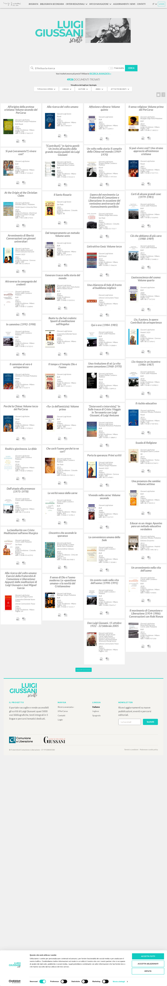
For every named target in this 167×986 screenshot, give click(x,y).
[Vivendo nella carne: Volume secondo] (92, 512)
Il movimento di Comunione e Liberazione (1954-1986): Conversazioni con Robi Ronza (146, 613)
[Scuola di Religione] (133, 455)
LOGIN (161, 4)
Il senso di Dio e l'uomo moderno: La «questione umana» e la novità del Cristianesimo (62, 582)
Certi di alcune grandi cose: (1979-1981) (146, 195)
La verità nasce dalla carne (62, 493)
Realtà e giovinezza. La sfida (21, 448)
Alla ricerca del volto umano (62, 106)
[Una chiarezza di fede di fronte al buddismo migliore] (92, 300)
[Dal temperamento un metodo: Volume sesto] (50, 250)
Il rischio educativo (146, 403)
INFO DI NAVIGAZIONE (98, 4)
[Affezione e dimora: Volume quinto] (92, 123)
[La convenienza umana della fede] (92, 553)
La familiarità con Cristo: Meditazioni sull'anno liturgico (21, 531)
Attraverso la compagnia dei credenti (21, 283)
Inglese (95, 711)
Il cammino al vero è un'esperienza (21, 365)
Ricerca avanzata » (66, 707)
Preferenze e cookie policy (149, 749)
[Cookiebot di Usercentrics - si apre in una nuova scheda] (15, 981)
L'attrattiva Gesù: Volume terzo (104, 246)
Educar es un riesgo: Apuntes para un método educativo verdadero (146, 526)
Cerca (131, 68)
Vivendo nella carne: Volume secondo (104, 496)
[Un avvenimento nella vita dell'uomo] (133, 584)
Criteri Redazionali (75, 4)
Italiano (96, 707)
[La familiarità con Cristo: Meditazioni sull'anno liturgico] (8, 547)
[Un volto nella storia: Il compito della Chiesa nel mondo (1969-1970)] (92, 168)
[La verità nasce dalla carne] (50, 506)
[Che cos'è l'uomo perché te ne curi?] (50, 465)
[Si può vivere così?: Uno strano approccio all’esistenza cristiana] (133, 168)
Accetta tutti (148, 956)
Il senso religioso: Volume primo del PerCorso (146, 108)
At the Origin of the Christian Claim (20, 194)
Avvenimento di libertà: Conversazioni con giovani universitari (21, 238)
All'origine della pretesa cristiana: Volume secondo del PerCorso (20, 109)
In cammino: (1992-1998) (21, 324)
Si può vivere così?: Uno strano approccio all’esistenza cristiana (146, 151)
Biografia (33, 4)
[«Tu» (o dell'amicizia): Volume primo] (50, 423)
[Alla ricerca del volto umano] (50, 120)
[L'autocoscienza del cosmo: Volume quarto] (133, 294)
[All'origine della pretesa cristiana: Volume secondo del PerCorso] (8, 126)
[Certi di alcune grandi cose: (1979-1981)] (133, 211)
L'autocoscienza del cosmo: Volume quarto (146, 279)
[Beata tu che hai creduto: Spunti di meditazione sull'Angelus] (50, 338)
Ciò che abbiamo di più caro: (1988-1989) (146, 237)
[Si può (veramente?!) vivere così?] (8, 167)
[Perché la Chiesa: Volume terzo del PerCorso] (8, 423)
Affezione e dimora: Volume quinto (104, 108)
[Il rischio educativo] (133, 417)
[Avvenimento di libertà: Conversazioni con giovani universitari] (8, 255)
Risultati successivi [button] (84, 670)
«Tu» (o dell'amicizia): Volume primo (62, 408)
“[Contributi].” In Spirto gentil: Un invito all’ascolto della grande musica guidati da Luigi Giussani (62, 150)
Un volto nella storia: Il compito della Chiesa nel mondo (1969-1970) (104, 151)
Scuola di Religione (146, 442)
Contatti (61, 715)
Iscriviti (150, 722)
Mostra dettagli (119, 981)
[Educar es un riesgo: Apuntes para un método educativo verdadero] (133, 542)
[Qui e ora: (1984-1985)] (92, 338)
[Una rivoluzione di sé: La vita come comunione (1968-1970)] (92, 380)
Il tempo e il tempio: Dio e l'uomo (62, 365)
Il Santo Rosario (62, 194)
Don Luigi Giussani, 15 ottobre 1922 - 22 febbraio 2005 (104, 624)
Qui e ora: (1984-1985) (104, 325)
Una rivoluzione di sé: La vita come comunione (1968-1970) (104, 365)
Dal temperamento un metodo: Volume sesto (62, 234)
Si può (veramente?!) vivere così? (21, 152)
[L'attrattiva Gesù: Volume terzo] (92, 260)
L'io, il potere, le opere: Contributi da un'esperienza (146, 321)
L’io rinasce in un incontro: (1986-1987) (146, 363)
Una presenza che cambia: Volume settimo (146, 482)
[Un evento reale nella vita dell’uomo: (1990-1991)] (92, 597)
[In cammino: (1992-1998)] (8, 338)
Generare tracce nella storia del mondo (62, 276)
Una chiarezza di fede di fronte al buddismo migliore (104, 286)
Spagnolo (96, 715)
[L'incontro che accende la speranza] (50, 549)
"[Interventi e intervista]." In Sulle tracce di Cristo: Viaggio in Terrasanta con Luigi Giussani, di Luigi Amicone (104, 411)
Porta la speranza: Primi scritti (104, 455)
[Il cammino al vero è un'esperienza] (8, 381)
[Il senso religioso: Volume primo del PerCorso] (133, 123)
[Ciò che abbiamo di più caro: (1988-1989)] (133, 252)
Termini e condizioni (131, 749)
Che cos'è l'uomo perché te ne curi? (62, 450)
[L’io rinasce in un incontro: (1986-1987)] (133, 378)
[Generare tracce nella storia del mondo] (50, 292)
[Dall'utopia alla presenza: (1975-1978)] (8, 505)
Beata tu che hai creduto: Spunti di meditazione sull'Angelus (63, 321)
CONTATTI (141, 4)
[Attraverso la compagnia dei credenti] (8, 298)
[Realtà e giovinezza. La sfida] (8, 462)
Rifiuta (148, 971)
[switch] (64, 981)
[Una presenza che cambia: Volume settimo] (133, 498)
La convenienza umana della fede (104, 538)
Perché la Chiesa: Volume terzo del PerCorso (21, 408)
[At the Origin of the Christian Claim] (8, 208)
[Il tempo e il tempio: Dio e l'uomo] (50, 381)
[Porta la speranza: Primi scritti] (92, 469)
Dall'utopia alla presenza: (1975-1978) (21, 490)
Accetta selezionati (148, 964)
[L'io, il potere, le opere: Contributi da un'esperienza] (133, 336)
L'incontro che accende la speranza (62, 534)
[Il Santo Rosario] (50, 208)
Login (60, 719)
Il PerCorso (63, 711)
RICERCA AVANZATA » (100, 73)
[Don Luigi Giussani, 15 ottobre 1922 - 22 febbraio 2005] (92, 639)
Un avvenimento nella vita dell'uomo (146, 569)
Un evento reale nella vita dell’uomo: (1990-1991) (104, 581)
